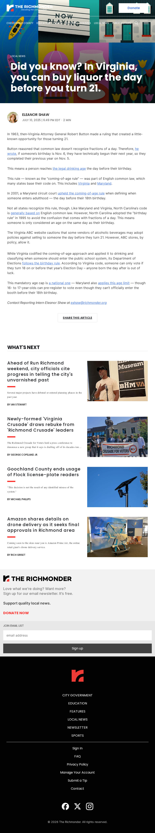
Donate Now (16, 613)
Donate (134, 8)
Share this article (77, 318)
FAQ (77, 756)
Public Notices (121, 23)
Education (43, 23)
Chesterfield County (19, 23)
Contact (77, 788)
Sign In (77, 748)
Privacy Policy (77, 764)
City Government (77, 695)
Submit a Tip (77, 780)
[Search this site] (136, 23)
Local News (101, 23)
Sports (77, 735)
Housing (85, 23)
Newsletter (77, 727)
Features (71, 23)
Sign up (77, 648)
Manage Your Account (77, 772)
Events (57, 23)
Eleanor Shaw (35, 114)
